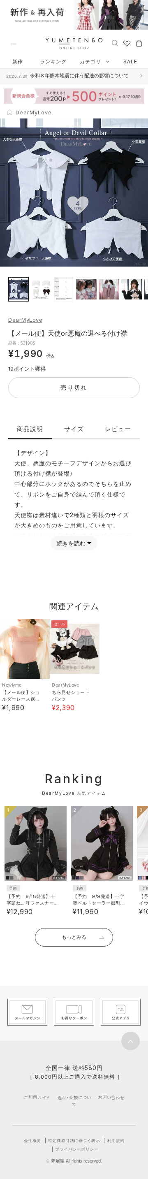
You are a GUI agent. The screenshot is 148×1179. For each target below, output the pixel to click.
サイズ (74, 429)
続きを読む (71, 543)
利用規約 (116, 1140)
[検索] (115, 42)
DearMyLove (25, 319)
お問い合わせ (111, 1097)
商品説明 (30, 429)
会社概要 (32, 1140)
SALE (130, 61)
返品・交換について (74, 1101)
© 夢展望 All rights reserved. (74, 1161)
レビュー (118, 429)
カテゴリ (91, 61)
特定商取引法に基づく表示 (74, 1140)
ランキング (53, 61)
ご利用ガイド (37, 1097)
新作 (17, 61)
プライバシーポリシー (76, 1149)
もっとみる (74, 937)
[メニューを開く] (13, 44)
